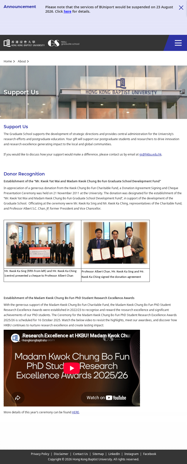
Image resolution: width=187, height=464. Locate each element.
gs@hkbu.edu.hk (150, 154)
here (67, 11)
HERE (75, 412)
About (22, 61)
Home (8, 61)
